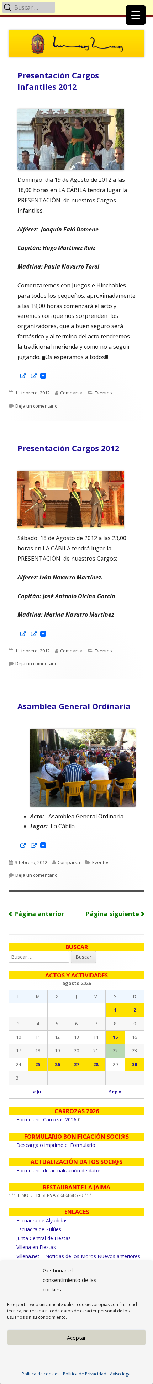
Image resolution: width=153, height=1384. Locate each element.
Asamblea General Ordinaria (74, 706)
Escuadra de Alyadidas (42, 1220)
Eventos (103, 393)
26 (57, 1064)
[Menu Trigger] (136, 15)
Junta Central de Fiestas (43, 1238)
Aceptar (76, 1337)
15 (115, 1037)
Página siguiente (112, 913)
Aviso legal (121, 1374)
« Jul (38, 1091)
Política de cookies (40, 1374)
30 (134, 1064)
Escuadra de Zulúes (38, 1229)
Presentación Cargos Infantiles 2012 (58, 81)
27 (76, 1064)
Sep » (115, 1091)
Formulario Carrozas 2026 (46, 1119)
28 (95, 1064)
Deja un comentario (36, 406)
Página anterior (39, 913)
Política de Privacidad (84, 1374)
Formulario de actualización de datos (59, 1170)
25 (37, 1064)
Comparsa (71, 393)
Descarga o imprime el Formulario (55, 1145)
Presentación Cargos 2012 (68, 448)
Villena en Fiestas (36, 1247)
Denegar (76, 1357)
